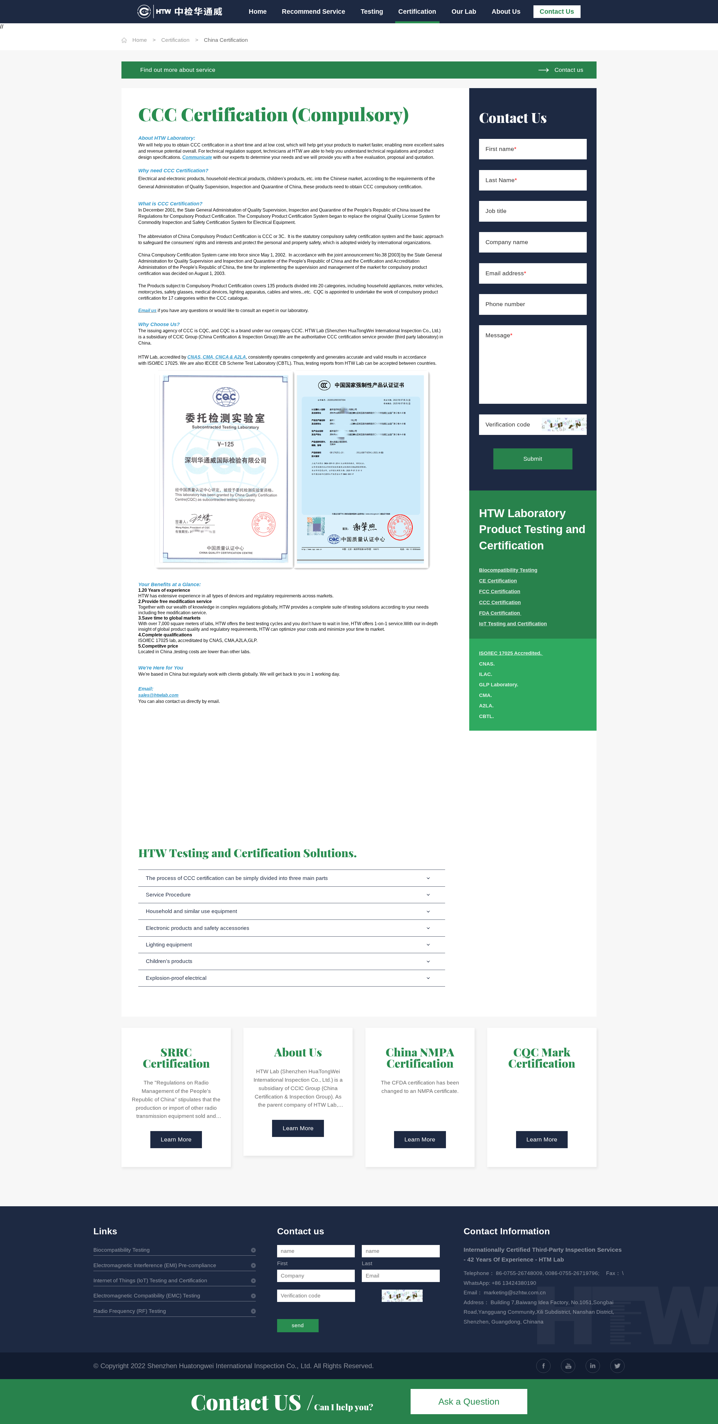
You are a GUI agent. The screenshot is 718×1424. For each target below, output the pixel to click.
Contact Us (557, 11)
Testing (372, 11)
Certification (417, 11)
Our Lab (464, 11)
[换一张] (564, 424)
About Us (506, 11)
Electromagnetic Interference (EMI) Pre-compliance (154, 1265)
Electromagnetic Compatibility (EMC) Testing (146, 1296)
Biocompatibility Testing (121, 1250)
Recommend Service (313, 11)
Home (258, 11)
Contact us (568, 69)
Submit (532, 458)
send (298, 1325)
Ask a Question (469, 1402)
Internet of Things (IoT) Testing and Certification (150, 1280)
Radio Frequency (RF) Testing (129, 1311)
